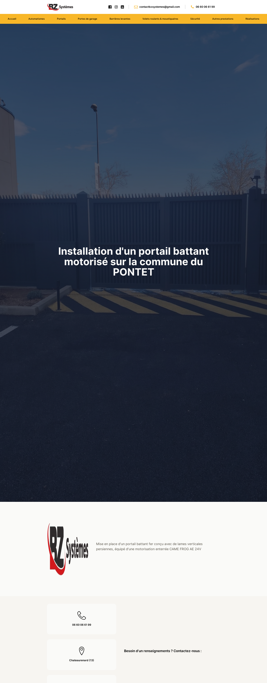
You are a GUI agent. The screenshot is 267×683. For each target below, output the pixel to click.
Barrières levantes (120, 18)
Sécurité (195, 18)
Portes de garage (87, 18)
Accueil (12, 18)
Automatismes (36, 18)
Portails (61, 18)
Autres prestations (222, 18)
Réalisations (252, 18)
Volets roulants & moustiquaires (160, 18)
